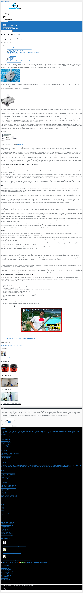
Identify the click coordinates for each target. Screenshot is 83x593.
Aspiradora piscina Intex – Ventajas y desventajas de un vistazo (21, 60)
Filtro (11, 55)
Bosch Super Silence (5, 459)
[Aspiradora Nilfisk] (9, 386)
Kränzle (2, 506)
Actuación (12, 57)
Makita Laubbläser (5, 446)
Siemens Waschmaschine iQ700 (8, 485)
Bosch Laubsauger (5, 441)
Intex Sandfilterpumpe (6, 572)
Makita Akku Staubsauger (7, 523)
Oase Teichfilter (4, 578)
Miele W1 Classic (5, 492)
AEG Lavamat (4, 493)
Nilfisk (2, 510)
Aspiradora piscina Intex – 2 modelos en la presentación (19, 49)
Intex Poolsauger (5, 568)
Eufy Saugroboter (5, 477)
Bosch (2, 503)
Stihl (2, 511)
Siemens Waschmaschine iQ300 (8, 488)
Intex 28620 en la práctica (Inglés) (14, 62)
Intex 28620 (12, 51)
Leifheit (2, 507)
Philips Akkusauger (5, 526)
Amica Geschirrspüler (6, 457)
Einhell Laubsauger (5, 444)
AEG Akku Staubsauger (6, 520)
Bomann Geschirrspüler (6, 454)
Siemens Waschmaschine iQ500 (8, 486)
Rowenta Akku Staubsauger (7, 522)
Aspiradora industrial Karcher (11, 404)
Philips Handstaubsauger (7, 533)
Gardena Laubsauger (6, 442)
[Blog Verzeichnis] (22, 562)
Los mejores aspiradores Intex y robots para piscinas (16, 47)
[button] (2, 45)
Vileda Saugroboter (5, 478)
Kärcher (2, 504)
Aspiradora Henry (7, 375)
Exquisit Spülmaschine (6, 456)
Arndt (8, 358)
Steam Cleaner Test (8, 27)
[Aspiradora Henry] (9, 372)
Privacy (5, 589)
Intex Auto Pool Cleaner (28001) (16, 50)
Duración (12, 58)
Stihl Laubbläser (4, 445)
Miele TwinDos (4, 491)
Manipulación (13, 56)
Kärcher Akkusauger (6, 529)
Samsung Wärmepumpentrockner (9, 495)
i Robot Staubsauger (6, 476)
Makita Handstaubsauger (7, 535)
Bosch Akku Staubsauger (7, 525)
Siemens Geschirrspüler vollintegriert (10, 453)
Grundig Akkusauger (6, 532)
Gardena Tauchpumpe (6, 579)
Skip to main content (6, 1)
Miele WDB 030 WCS (5, 489)
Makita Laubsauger (5, 439)
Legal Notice (6, 588)
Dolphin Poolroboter (6, 569)
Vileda (2, 514)
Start (4, 24)
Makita (2, 508)
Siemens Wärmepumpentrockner (9, 496)
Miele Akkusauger (5, 530)
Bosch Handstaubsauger (7, 528)
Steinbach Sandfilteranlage (7, 571)
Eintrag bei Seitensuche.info (40, 562)
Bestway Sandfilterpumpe (7, 575)
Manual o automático (14, 53)
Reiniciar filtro (4, 422)
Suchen (2, 424)
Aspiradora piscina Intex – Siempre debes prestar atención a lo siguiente (23, 52)
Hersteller (3, 419)
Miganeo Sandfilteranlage (7, 573)
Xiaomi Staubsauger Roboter (8, 473)
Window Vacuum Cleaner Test (10, 28)
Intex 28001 (23, 111)
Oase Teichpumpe (5, 576)
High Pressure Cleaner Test (10, 25)
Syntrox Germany (5, 513)
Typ (1, 420)
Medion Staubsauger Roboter (8, 474)
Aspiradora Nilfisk (6, 389)
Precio (11, 59)
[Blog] (29, 562)
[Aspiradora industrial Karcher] (9, 400)
